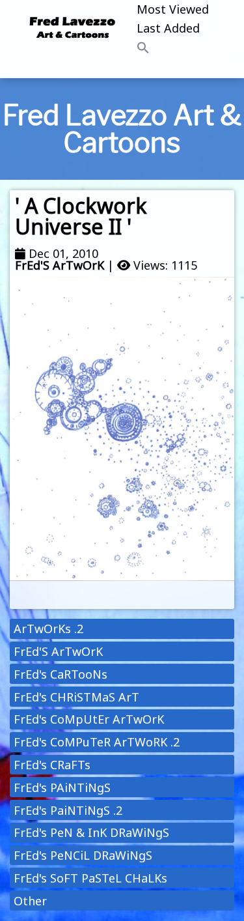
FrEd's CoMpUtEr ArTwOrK (89, 719)
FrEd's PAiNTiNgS (62, 787)
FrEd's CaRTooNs (60, 674)
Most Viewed (173, 9)
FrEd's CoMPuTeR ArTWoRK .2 (97, 742)
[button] (173, 48)
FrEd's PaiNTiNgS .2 (68, 810)
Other (30, 901)
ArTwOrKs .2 (48, 628)
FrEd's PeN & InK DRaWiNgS (91, 832)
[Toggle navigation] (122, 68)
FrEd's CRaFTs (52, 764)
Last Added (168, 28)
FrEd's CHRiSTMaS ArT (76, 697)
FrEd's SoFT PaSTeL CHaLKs (90, 878)
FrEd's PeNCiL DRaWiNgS (83, 855)
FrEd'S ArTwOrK (59, 265)
